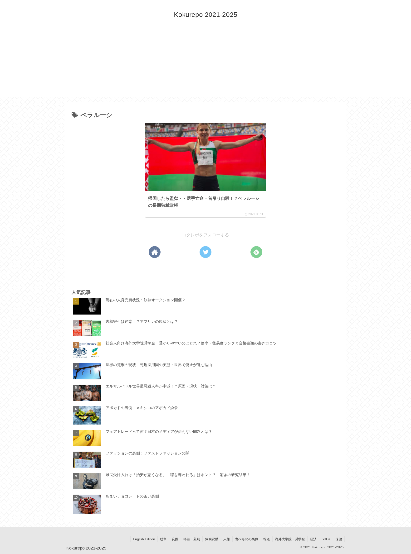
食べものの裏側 (246, 539)
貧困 (175, 539)
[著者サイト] (155, 252)
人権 (226, 539)
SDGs (326, 539)
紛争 (163, 539)
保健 (338, 539)
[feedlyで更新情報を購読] (256, 252)
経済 (313, 539)
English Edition (144, 539)
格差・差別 (191, 539)
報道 (266, 539)
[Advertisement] (205, 63)
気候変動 (211, 539)
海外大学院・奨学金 (290, 539)
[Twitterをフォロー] (205, 252)
